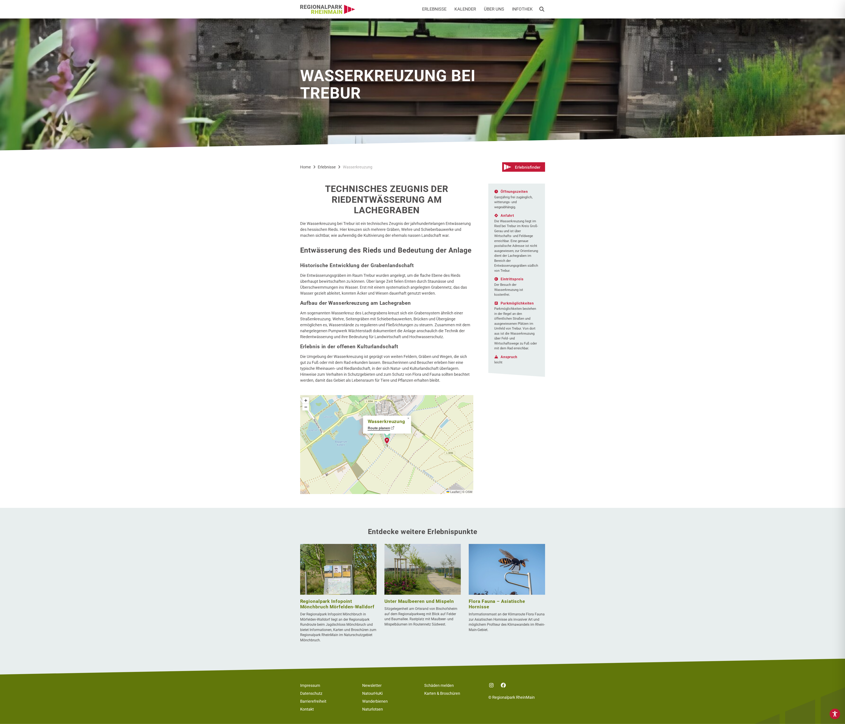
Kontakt (307, 709)
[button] (542, 9)
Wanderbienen (375, 701)
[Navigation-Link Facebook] (503, 685)
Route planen (379, 427)
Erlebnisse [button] (434, 9)
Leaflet (454, 492)
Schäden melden (439, 685)
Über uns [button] (494, 9)
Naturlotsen (372, 709)
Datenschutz (311, 693)
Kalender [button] (465, 9)
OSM (468, 492)
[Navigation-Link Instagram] (491, 685)
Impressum (310, 685)
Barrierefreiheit (313, 701)
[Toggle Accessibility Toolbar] (835, 714)
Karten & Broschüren (442, 693)
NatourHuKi (372, 693)
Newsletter (372, 685)
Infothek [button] (522, 9)
